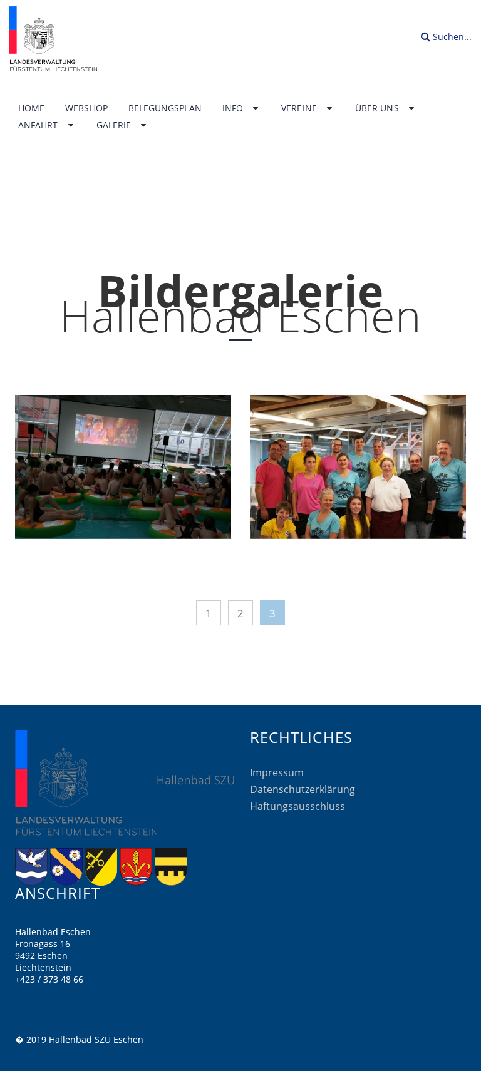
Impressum (277, 772)
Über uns (378, 108)
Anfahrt (39, 125)
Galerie (115, 125)
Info (234, 108)
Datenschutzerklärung (302, 789)
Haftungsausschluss (297, 806)
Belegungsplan (165, 108)
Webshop (86, 108)
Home (31, 108)
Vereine (300, 108)
